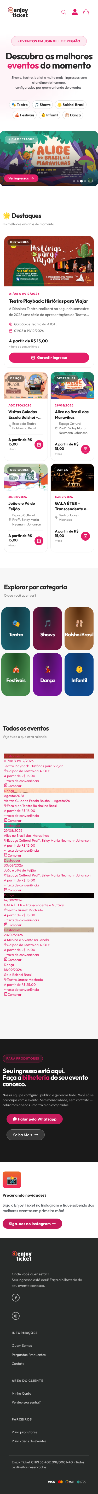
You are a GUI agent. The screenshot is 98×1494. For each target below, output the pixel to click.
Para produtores (24, 1432)
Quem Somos (22, 1345)
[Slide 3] (81, 181)
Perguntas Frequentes (29, 1354)
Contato (18, 1363)
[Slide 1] (74, 181)
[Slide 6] (92, 181)
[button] (49, 41)
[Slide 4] (85, 181)
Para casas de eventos (29, 1441)
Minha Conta (21, 1393)
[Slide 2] (78, 181)
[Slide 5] (89, 181)
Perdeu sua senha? (26, 1402)
